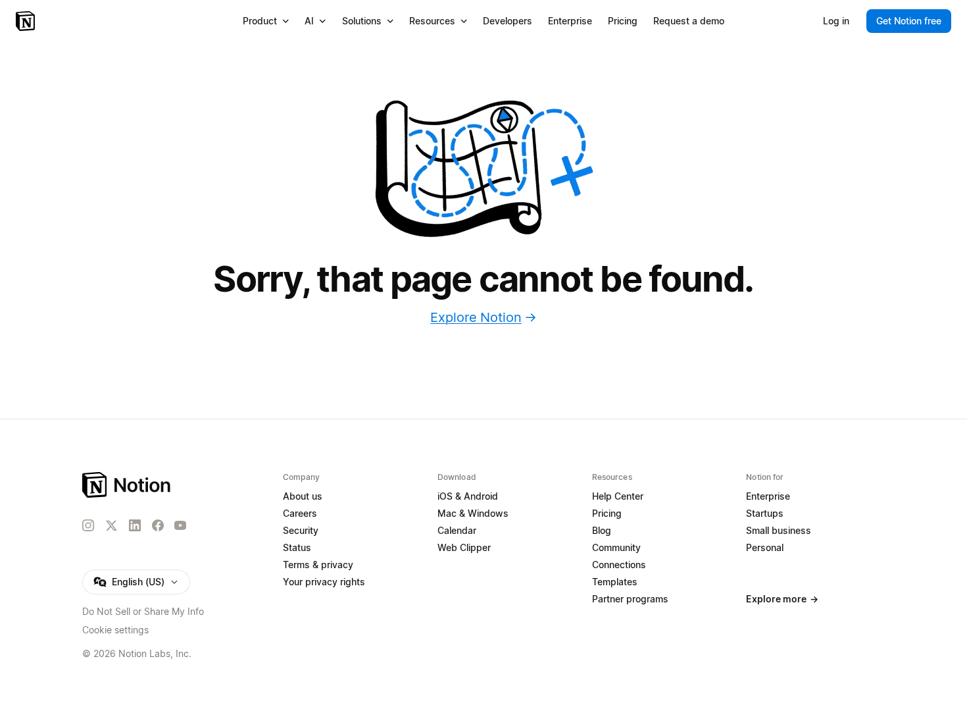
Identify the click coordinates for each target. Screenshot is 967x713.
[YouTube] (180, 525)
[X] (111, 526)
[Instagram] (88, 525)
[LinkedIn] (134, 525)
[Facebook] (158, 525)
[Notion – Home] (26, 21)
